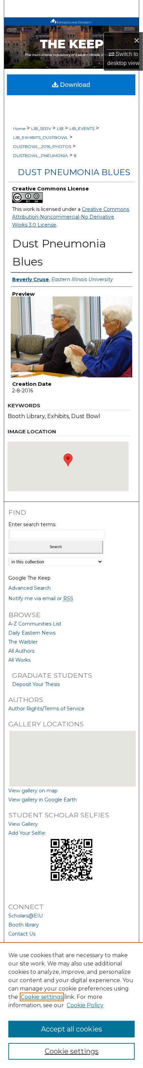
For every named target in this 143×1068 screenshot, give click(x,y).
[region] (71, 1005)
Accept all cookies (71, 1029)
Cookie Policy (85, 1005)
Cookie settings (42, 997)
